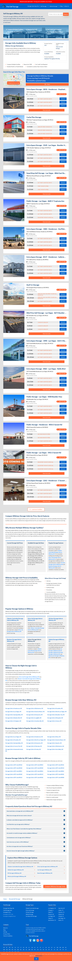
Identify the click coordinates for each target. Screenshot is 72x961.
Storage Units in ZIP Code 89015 (55, 771)
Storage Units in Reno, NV (54, 736)
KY (51, 947)
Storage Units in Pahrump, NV (34, 746)
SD (57, 949)
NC (15, 949)
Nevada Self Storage (14, 899)
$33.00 (63, 273)
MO (7, 949)
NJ (26, 949)
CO (18, 947)
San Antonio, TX (52, 920)
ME (63, 947)
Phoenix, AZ (51, 914)
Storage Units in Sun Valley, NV (55, 749)
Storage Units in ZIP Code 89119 (34, 774)
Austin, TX (60, 920)
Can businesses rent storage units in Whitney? (19, 837)
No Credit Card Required (54, 29)
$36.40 (63, 409)
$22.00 (63, 322)
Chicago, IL (50, 910)
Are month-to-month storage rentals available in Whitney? (22, 833)
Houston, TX (61, 912)
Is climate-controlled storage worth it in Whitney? (20, 820)
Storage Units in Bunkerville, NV (13, 717)
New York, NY (61, 908)
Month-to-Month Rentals (15, 32)
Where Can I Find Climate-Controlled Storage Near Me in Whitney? (24, 828)
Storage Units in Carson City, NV (13, 746)
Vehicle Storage (29, 914)
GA (32, 947)
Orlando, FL (61, 916)
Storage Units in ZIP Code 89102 (34, 777)
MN (4, 949)
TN (60, 949)
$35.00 (63, 214)
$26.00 (63, 98)
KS (49, 947)
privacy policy (39, 955)
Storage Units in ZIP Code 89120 (13, 768)
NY (35, 949)
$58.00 (63, 357)
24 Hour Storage (30, 912)
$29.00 (63, 126)
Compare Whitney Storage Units (55, 886)
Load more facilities (37, 509)
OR (43, 949)
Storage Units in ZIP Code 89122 (13, 764)
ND (18, 949)
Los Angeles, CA (52, 908)
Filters (48, 84)
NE (20, 949)
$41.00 (63, 465)
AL (6, 947)
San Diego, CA (61, 918)
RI (51, 949)
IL (43, 947)
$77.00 (63, 298)
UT (66, 949)
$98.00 (63, 105)
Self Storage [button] (44, 6)
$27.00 (63, 329)
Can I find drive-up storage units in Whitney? (18, 824)
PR (49, 949)
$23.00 (63, 325)
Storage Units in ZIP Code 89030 (55, 777)
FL (29, 947)
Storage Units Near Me (33, 6)
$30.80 (63, 406)
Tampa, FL (50, 918)
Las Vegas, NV (51, 916)
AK (4, 947)
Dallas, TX (60, 910)
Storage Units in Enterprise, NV (34, 714)
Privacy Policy (6, 934)
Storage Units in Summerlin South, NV (14, 750)
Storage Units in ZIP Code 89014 (34, 764)
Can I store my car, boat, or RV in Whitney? (18, 842)
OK (40, 949)
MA (57, 947)
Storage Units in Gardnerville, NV (35, 721)
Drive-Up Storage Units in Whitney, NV (29, 676)
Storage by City (7, 912)
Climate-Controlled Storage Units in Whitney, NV (55, 552)
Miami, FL (50, 912)
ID (40, 947)
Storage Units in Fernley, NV (33, 749)
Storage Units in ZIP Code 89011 (13, 771)
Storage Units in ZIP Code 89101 (55, 774)
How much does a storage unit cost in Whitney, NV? (20, 811)
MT (12, 949)
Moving (5, 932)
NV (32, 949)
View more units (46, 110)
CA (15, 947)
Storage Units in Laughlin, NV (33, 717)
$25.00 (63, 242)
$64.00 (63, 493)
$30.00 (63, 353)
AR (9, 947)
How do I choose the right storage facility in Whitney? (21, 850)
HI (34, 947)
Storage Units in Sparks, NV (54, 743)
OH (38, 949)
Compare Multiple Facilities (15, 29)
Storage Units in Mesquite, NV (55, 717)
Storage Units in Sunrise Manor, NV (35, 711)
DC (23, 947)
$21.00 (63, 238)
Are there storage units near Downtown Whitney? (20, 846)
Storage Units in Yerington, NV (13, 721)
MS (9, 949)
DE (26, 947)
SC (54, 949)
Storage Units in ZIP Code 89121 (55, 764)
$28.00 (63, 210)
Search (66, 14)
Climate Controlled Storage (32, 908)
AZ (12, 947)
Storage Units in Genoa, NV (54, 721)
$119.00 (63, 301)
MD (60, 947)
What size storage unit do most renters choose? (19, 815)
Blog (61, 6)
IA (37, 947)
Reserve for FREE (32, 29)
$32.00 (63, 130)
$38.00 (63, 189)
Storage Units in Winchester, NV (34, 708)
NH (23, 949)
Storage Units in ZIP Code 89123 (13, 777)
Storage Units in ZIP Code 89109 (13, 774)
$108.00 (63, 497)
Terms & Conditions (7, 936)
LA (54, 947)
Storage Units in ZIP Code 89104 (34, 768)
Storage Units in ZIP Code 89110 (55, 768)
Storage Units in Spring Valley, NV (14, 714)
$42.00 (63, 385)
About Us (66, 6)
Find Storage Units (7, 910)
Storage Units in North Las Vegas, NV (57, 711)
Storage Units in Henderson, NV (13, 708)
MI (65, 947)
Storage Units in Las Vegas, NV (13, 711)
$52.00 (63, 469)
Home (5, 899)
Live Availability (31, 32)
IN (46, 947)
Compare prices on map (13, 83)
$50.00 (63, 217)
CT (21, 947)
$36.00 (63, 102)
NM (29, 949)
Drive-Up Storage (30, 910)
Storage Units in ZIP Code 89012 (34, 771)
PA (46, 949)
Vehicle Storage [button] (53, 6)
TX (63, 949)
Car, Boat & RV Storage (31, 916)
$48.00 (63, 413)
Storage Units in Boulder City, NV (56, 714)
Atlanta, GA (61, 914)
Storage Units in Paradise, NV (55, 708)
